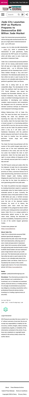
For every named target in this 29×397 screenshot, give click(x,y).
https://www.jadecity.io (8, 228)
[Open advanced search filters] (22, 14)
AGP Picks (4, 2)
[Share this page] (27, 14)
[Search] (19, 14)
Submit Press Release (8, 391)
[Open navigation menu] (2, 14)
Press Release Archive (17, 387)
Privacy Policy (22, 394)
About (7, 387)
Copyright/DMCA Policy (9, 394)
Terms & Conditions (21, 391)
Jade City (6, 49)
